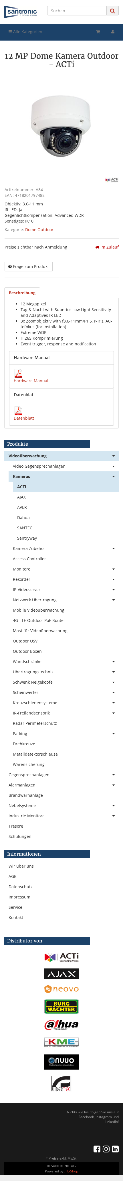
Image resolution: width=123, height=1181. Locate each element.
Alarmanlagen (22, 785)
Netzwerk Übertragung (35, 599)
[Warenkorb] (98, 32)
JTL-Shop (71, 1171)
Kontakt (16, 917)
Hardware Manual (31, 380)
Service (15, 907)
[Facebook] (97, 1148)
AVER (22, 507)
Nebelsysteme (22, 805)
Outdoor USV (25, 641)
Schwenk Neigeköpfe (33, 682)
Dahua (23, 517)
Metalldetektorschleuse (35, 754)
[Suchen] (112, 10)
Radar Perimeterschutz (35, 723)
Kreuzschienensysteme (35, 702)
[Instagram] (106, 1148)
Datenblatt (24, 418)
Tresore (16, 826)
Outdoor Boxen (27, 651)
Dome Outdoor (39, 229)
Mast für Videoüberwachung (40, 630)
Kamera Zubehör (29, 548)
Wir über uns (21, 866)
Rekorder (21, 579)
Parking (20, 733)
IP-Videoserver (26, 589)
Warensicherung (29, 764)
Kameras (21, 476)
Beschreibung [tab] (22, 292)
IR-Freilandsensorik (31, 713)
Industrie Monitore (27, 815)
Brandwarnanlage (26, 795)
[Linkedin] (115, 1148)
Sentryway (27, 538)
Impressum (19, 897)
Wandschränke (27, 661)
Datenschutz (21, 886)
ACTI (21, 486)
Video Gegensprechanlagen (39, 466)
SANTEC (24, 528)
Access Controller (29, 558)
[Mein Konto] (113, 32)
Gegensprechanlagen (29, 774)
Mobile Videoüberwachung (38, 610)
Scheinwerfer (25, 692)
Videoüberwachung (28, 456)
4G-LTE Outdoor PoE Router (39, 620)
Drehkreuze (24, 743)
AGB (13, 876)
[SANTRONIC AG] (20, 12)
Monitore (21, 569)
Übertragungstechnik (33, 671)
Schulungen (20, 836)
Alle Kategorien (27, 31)
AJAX (21, 497)
